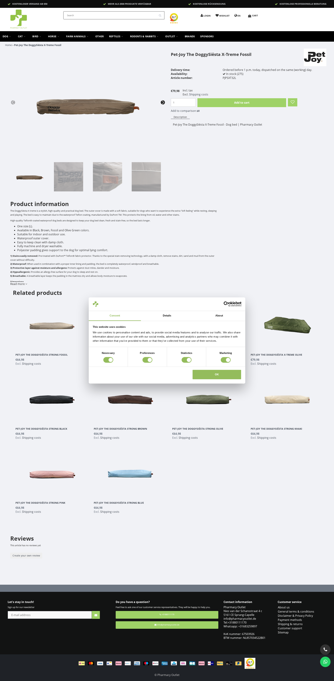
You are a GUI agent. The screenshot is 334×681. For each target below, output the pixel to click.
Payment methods (290, 620)
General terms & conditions (296, 611)
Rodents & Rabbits (143, 36)
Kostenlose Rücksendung (209, 3)
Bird (35, 36)
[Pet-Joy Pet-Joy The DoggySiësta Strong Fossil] (52, 323)
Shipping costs (198, 94)
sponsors (207, 36)
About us (284, 607)
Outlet (170, 36)
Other (99, 36)
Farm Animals (76, 36)
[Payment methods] (162, 663)
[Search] (161, 14)
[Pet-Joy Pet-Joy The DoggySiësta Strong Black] (52, 397)
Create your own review (26, 555)
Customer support (290, 628)
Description (180, 117)
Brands (190, 36)
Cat (20, 36)
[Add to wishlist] (292, 102)
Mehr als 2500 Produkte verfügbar (129, 3)
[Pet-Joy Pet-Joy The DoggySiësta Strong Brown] (130, 397)
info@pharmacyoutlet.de (168, 624)
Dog (6, 36)
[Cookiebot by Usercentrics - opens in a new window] (226, 304)
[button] (163, 102)
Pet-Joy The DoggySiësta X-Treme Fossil (37, 45)
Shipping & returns (290, 624)
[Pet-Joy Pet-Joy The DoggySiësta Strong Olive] (208, 397)
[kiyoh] (250, 663)
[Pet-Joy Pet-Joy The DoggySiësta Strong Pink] (52, 471)
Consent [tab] (115, 315)
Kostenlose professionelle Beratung (303, 3)
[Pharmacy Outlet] (27, 18)
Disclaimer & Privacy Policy (295, 616)
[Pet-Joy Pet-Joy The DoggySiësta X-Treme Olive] (287, 323)
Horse (52, 36)
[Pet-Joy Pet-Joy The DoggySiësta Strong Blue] (130, 471)
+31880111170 (167, 614)
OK (217, 374)
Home (8, 45)
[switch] (147, 360)
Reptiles (115, 36)
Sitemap (283, 632)
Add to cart (241, 103)
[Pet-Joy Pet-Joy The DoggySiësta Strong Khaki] (287, 397)
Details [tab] (167, 315)
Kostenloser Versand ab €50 (29, 3)
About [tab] (219, 315)
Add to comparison (184, 111)
